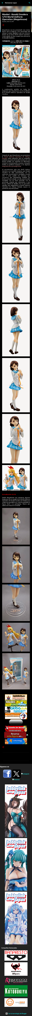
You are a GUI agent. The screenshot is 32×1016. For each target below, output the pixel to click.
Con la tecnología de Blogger (17, 1013)
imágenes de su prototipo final (11, 166)
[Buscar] (29, 3)
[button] (3, 25)
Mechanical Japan (11, 3)
